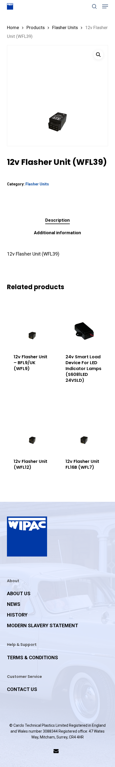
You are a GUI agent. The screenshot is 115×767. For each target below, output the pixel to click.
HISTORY (17, 615)
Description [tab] (57, 220)
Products (35, 27)
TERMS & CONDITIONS (32, 657)
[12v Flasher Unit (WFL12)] (32, 427)
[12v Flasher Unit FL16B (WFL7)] (84, 427)
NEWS (13, 604)
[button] (105, 6)
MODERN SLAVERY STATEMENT (42, 625)
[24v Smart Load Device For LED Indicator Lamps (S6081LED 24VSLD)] (84, 322)
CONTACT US (22, 689)
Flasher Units (65, 27)
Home (13, 27)
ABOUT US (18, 593)
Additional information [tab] (57, 232)
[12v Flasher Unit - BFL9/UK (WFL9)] (32, 322)
